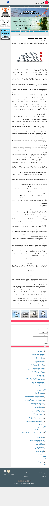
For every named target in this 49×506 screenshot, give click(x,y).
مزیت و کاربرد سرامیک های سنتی (39, 443)
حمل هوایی (15, 31)
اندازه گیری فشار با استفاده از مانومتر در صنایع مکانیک (36, 369)
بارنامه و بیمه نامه (44, 476)
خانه (46, 6)
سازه (45, 387)
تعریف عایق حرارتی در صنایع (39, 376)
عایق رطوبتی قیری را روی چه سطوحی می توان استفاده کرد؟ (35, 439)
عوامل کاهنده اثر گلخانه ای (40, 381)
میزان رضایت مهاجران (40, 461)
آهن (45, 426)
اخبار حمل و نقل (44, 477)
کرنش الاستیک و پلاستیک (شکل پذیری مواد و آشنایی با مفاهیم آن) (34, 396)
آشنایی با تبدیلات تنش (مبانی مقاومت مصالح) (37, 403)
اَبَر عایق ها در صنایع (41, 374)
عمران (45, 350)
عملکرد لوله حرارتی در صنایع (40, 362)
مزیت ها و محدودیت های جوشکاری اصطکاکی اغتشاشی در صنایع (34, 378)
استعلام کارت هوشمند (27, 472)
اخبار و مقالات (14, 6)
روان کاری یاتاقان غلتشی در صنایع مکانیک (37, 360)
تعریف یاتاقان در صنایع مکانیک (39, 353)
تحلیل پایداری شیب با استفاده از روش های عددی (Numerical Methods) (33, 432)
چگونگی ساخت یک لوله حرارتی (39, 361)
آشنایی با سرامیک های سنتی (39, 444)
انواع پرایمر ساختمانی (40, 437)
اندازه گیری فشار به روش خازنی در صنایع (38, 367)
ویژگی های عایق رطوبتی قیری (39, 441)
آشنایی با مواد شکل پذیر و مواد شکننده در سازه (37, 399)
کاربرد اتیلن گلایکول (41, 427)
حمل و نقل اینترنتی (44, 475)
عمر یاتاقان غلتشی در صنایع (40, 358)
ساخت (45, 436)
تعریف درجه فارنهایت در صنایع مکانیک (38, 382)
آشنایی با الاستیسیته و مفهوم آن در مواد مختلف (37, 38)
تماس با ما (9, 6)
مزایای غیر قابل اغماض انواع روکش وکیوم (38, 451)
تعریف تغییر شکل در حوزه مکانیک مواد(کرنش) (37, 411)
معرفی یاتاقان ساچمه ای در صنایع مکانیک (37, 355)
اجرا (45, 458)
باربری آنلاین (44, 473)
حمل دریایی (44, 31)
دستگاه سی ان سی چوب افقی (39, 452)
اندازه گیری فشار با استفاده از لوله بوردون (38, 365)
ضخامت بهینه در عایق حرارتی (39, 372)
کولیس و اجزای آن (41, 385)
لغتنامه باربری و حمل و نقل (27, 476)
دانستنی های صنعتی (20, 34)
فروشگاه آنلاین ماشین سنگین (42, 472)
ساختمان (44, 456)
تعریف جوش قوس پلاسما (40, 390)
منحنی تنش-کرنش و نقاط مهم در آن (38, 393)
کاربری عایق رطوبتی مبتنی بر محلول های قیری (37, 440)
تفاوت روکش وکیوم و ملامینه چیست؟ (38, 445)
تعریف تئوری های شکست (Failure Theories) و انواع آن (35, 421)
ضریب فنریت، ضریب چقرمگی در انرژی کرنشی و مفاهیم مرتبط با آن (34, 400)
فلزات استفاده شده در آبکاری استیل (38, 429)
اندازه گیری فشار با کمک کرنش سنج (38, 368)
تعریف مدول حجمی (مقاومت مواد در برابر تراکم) (36, 415)
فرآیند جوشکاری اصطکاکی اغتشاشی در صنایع (37, 379)
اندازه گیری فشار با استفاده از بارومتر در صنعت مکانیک (36, 371)
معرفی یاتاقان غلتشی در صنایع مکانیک (38, 354)
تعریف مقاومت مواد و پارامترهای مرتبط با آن (37, 418)
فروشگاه (24, 6)
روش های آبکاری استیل (40, 351)
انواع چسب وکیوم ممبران (40, 447)
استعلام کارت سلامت (27, 473)
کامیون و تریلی (34, 31)
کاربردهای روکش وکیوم (40, 454)
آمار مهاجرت (42, 462)
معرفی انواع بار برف (41, 424)
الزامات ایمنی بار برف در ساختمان (39, 422)
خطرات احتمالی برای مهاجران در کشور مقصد (37, 459)
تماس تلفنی (8, 3)
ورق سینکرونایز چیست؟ (40, 450)
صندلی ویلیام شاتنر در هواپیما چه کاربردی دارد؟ (37, 383)
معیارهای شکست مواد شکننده (39, 420)
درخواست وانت (25, 31)
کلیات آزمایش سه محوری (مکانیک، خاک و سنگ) (36, 417)
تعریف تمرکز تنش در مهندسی (39, 401)
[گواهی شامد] (4, 471)
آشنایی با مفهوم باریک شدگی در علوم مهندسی (37, 413)
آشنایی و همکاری (36, 6)
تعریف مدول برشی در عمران (40, 414)
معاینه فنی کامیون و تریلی (27, 475)
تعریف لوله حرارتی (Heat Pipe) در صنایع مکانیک (36, 364)
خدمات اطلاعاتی (19, 6)
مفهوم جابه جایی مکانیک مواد (39, 407)
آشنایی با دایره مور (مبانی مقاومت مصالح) (37, 404)
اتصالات (44, 464)
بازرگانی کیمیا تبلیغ (28, 477)
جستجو (2, 3)
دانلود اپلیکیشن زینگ (43, 470)
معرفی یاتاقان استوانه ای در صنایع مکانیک (37, 357)
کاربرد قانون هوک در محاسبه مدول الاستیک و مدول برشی (35, 395)
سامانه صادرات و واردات (30, 6)
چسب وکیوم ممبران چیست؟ (39, 448)
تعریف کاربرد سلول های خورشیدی (39, 392)
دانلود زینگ (5, 3)
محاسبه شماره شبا (28, 470)
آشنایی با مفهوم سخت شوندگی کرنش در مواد (37, 397)
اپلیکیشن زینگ (41, 6)
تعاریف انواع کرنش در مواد (40, 410)
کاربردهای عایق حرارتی (40, 375)
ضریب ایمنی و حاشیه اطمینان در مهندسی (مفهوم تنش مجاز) (35, 406)
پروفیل (45, 431)
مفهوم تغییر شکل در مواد (40, 408)
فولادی (45, 389)
